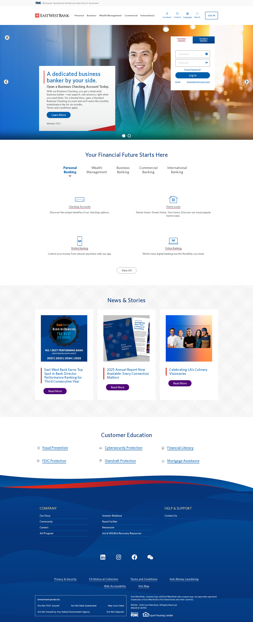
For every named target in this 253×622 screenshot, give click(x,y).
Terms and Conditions (143, 579)
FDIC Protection (54, 461)
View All (127, 270)
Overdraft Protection (120, 461)
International (147, 15)
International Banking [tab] (177, 170)
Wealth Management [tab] (97, 170)
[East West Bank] (52, 15)
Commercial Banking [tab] (148, 170)
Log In (192, 75)
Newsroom (108, 527)
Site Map (143, 586)
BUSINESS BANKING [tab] (204, 40)
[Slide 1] (124, 136)
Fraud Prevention (55, 448)
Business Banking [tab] (123, 170)
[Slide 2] (129, 136)
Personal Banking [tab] (70, 170)
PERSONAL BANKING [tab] (181, 40)
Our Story (45, 515)
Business (91, 15)
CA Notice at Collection (103, 579)
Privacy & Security (65, 579)
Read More (55, 391)
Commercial (131, 15)
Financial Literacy (180, 448)
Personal (79, 15)
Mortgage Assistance (183, 461)
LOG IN (211, 15)
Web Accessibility (115, 586)
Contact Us (171, 515)
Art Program (46, 533)
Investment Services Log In (198, 82)
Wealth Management (110, 15)
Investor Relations (112, 515)
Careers (44, 527)
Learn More (59, 122)
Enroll (177, 82)
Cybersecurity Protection (123, 448)
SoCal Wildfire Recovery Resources (121, 533)
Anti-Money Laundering (184, 579)
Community (46, 521)
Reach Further (109, 521)
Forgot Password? (192, 69)
